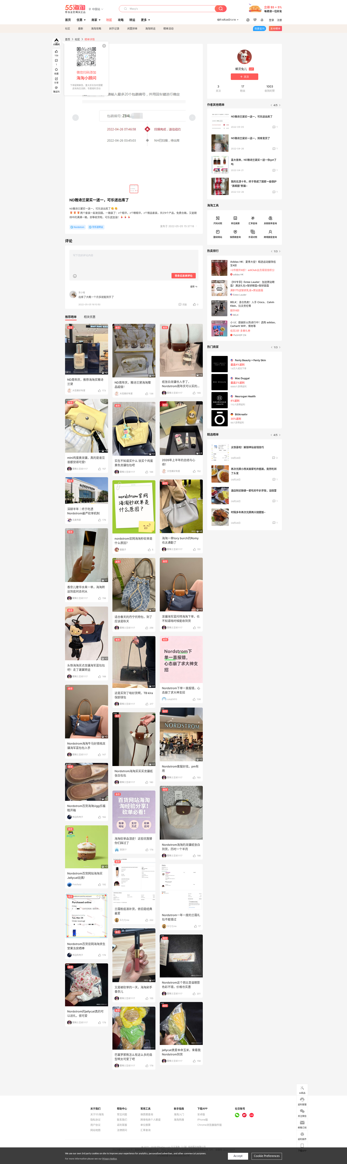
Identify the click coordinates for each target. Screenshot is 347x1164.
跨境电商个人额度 (150, 1119)
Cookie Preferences (267, 1156)
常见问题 (122, 1114)
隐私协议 (95, 1119)
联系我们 (122, 1119)
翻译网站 (217, 237)
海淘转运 (150, 28)
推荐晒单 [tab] (71, 317)
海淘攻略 (96, 28)
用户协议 (95, 1124)
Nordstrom (79, 227)
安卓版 (201, 1114)
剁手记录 (114, 28)
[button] (96, 9)
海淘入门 (179, 1114)
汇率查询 (253, 223)
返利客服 (122, 1124)
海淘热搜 (179, 1119)
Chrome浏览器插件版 (209, 1124)
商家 (94, 20)
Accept (238, 1156)
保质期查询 (235, 237)
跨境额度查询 (270, 237)
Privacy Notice (109, 1159)
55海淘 (75, 9)
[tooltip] (86, 68)
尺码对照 (217, 223)
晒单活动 (168, 28)
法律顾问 (122, 1130)
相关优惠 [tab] (89, 317)
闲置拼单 (132, 28)
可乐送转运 (97, 227)
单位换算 (235, 223)
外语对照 (253, 237)
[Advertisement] (244, 560)
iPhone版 (202, 1119)
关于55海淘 (97, 1114)
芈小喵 (81, 292)
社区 (67, 28)
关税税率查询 (270, 223)
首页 (67, 39)
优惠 (79, 20)
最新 (80, 28)
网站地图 (95, 1130)
